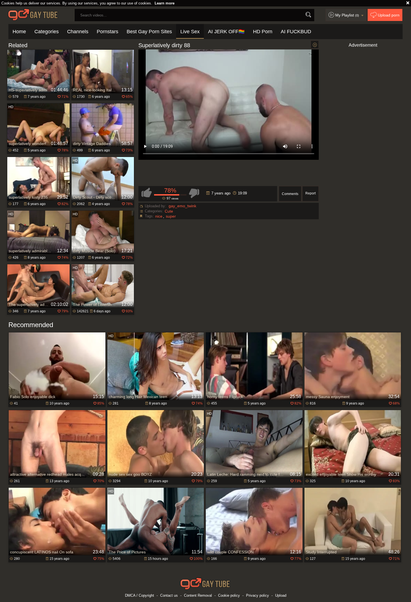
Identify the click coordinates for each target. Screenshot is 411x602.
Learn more (164, 3)
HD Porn (262, 31)
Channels (77, 31)
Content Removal (198, 595)
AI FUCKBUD (296, 31)
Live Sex (190, 31)
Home (19, 31)
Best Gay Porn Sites (149, 31)
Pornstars (107, 31)
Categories (46, 31)
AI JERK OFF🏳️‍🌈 (226, 31)
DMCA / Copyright (139, 595)
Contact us (169, 595)
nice (158, 216)
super (171, 216)
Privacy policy (257, 595)
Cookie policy (229, 595)
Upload (280, 595)
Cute (169, 211)
